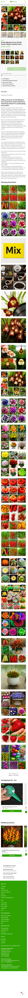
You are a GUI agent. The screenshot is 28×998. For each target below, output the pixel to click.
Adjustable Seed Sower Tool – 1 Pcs (9, 806)
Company (3, 886)
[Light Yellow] (12, 57)
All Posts (3, 932)
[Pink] (3, 62)
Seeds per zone (5, 921)
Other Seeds (6, 4)
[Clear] (22, 53)
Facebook (3, 939)
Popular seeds (4, 917)
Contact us (3, 908)
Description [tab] (4, 91)
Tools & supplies (5, 919)
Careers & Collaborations (7, 897)
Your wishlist (4, 906)
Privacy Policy (4, 890)
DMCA (2, 894)
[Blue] (8, 53)
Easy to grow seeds (5, 915)
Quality (2, 888)
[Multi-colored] (17, 57)
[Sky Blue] (8, 62)
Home (2, 4)
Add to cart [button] (12, 810)
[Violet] (12, 62)
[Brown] (12, 53)
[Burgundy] (17, 53)
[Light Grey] (8, 57)
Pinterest (3, 941)
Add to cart (17, 69)
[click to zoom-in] (13, 18)
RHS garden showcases (7, 933)
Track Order (4, 902)
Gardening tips (4, 930)
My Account (4, 904)
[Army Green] (3, 53)
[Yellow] (17, 62)
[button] (5, 68)
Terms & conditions (5, 892)
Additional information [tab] (6, 95)
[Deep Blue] (3, 57)
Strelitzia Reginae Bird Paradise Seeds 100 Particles (11, 851)
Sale (2, 923)
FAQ (2, 910)
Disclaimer (3, 895)
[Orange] (22, 57)
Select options (12, 855)
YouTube (3, 942)
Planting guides (4, 928)
